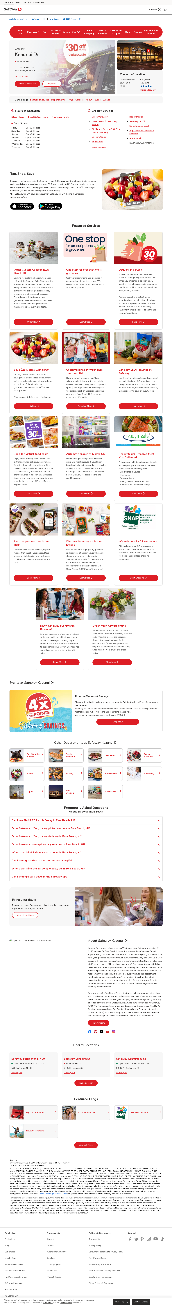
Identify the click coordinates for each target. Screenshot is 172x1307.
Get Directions (21, 76)
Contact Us (10, 1239)
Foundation (52, 1270)
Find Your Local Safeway (16, 1277)
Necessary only (121, 1302)
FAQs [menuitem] (70, 99)
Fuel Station (73, 792)
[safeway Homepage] (13, 10)
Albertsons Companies (57, 1251)
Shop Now (52, 83)
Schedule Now (92, 406)
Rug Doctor (97, 141)
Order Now (40, 321)
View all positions (27, 915)
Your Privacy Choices (98, 1258)
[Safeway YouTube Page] (156, 1240)
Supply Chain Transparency (101, 1277)
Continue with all (141, 1302)
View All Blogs (88, 1145)
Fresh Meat (112, 755)
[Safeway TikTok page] (162, 1240)
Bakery (73, 774)
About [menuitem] (89, 99)
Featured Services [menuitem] (39, 99)
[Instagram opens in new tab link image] (149, 1240)
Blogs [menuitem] (97, 99)
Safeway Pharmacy (13, 1283)
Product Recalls (54, 1277)
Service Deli (112, 774)
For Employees (54, 1264)
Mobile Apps (10, 1258)
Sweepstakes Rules (14, 1264)
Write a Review (148, 89)
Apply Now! (135, 138)
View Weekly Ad (27, 83)
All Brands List (11, 1296)
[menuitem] (19, 32)
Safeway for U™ (137, 121)
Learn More (92, 321)
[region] (86, 1302)
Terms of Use (95, 1239)
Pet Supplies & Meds (34, 755)
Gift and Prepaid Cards (15, 1270)
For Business (38, 2)
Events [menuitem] (106, 99)
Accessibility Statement (100, 1264)
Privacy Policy (95, 1245)
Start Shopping (144, 577)
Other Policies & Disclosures (101, 1283)
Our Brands (10, 1251)
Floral (34, 774)
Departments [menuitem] (58, 99)
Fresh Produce (151, 755)
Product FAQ (11, 1289)
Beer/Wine (112, 792)
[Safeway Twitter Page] (136, 1240)
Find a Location (88, 1082)
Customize (48, 1303)
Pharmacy (27, 2)
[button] (155, 9)
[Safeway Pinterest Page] (142, 1240)
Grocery (9, 2)
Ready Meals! (136, 116)
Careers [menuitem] (79, 99)
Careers (50, 1245)
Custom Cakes (99, 136)
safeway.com (101, 1022)
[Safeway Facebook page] (130, 1240)
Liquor (34, 792)
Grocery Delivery (100, 116)
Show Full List (99, 147)
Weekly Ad (16, 1072)
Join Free (40, 406)
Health (18, 2)
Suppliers (51, 1258)
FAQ (7, 1245)
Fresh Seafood (73, 755)
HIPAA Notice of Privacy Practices (104, 1270)
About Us (51, 1239)
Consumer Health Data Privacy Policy (106, 1251)
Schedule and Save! (139, 125)
